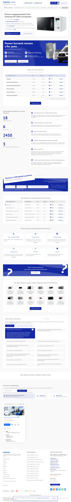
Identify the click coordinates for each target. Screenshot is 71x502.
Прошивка (9, 78)
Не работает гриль (28, 220)
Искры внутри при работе (29, 217)
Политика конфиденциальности (35, 494)
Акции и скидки (43, 7)
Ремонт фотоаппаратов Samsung (33, 464)
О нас (26, 7)
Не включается (27, 204)
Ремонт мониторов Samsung (32, 477)
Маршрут (8, 424)
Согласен (54, 498)
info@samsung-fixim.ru (54, 464)
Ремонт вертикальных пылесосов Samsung (35, 461)
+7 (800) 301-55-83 (28, 2)
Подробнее (35, 242)
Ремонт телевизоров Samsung (33, 466)
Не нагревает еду (28, 207)
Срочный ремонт (17, 7)
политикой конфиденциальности (19, 188)
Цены (22, 7)
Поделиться (51, 489)
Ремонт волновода (10, 88)
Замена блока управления (12, 95)
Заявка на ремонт (50, 7)
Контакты (56, 7)
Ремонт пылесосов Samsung (32, 468)
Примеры (5, 462)
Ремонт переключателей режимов (13, 85)
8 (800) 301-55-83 (53, 462)
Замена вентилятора (11, 92)
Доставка (33, 7)
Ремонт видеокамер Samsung (33, 475)
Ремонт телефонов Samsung (32, 454)
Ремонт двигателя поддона (12, 82)
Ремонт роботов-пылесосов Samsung (34, 459)
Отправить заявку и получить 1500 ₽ (38, 186)
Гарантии (38, 7)
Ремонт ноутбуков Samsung (32, 457)
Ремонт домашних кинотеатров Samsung (35, 480)
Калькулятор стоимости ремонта (9, 478)
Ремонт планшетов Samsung (32, 473)
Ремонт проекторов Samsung (32, 471)
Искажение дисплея (28, 210)
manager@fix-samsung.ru (55, 467)
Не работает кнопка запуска (30, 214)
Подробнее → (60, 204)
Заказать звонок (35, 272)
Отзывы (30, 7)
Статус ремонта (64, 7)
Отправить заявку (23, 61)
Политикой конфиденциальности (27, 392)
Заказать (61, 78)
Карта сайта (5, 485)
